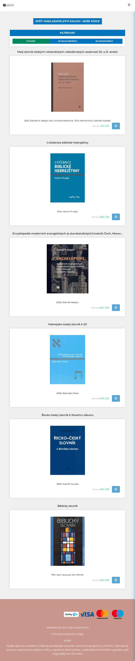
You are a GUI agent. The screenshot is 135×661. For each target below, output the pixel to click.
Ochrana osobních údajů (67, 634)
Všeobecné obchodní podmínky (67, 627)
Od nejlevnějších (67, 41)
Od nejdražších (104, 41)
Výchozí (30, 41)
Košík (67, 640)
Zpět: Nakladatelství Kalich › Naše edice (67, 21)
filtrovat (67, 32)
